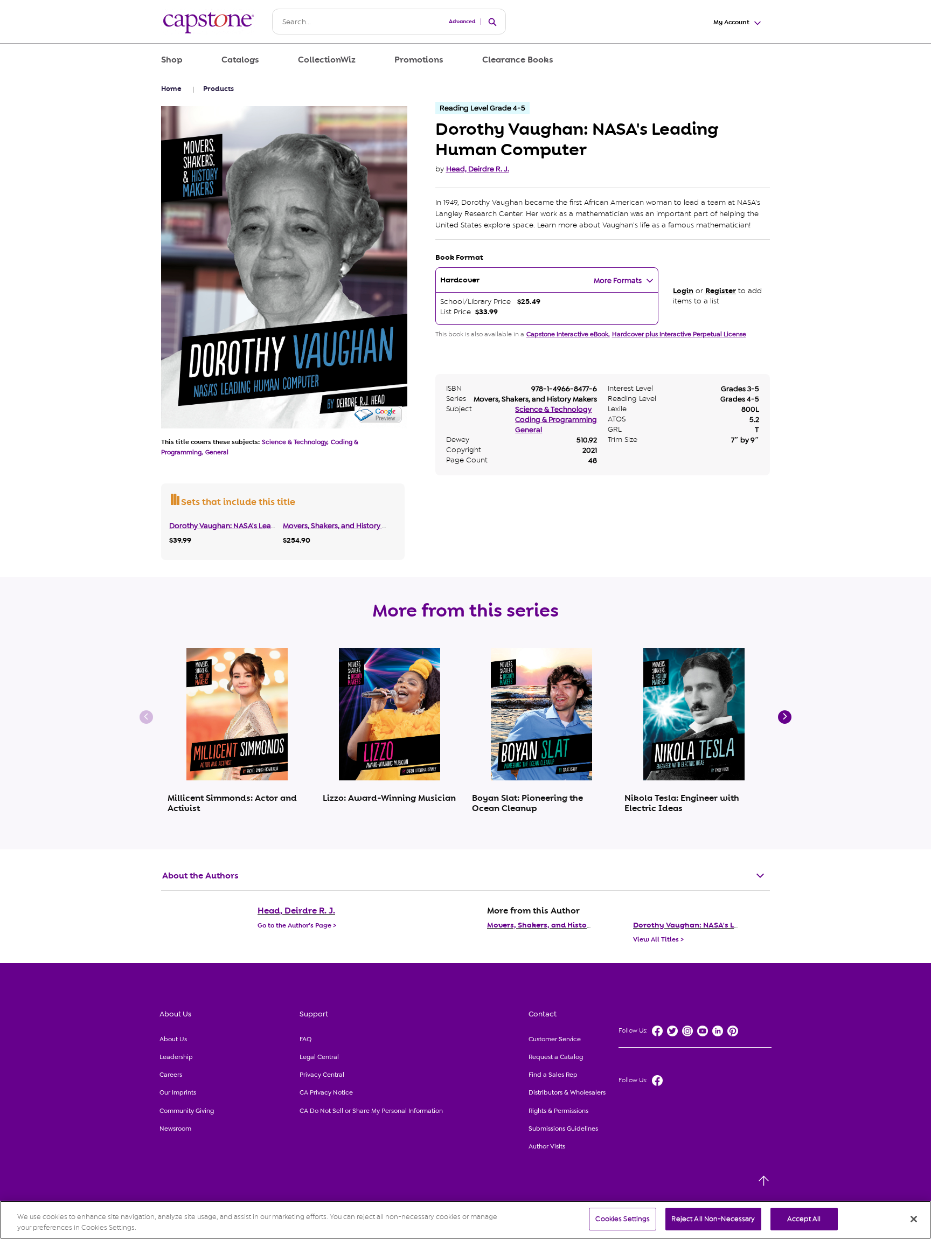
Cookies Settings (622, 1219)
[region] (465, 1220)
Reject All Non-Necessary (713, 1219)
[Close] (914, 1219)
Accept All (804, 1219)
